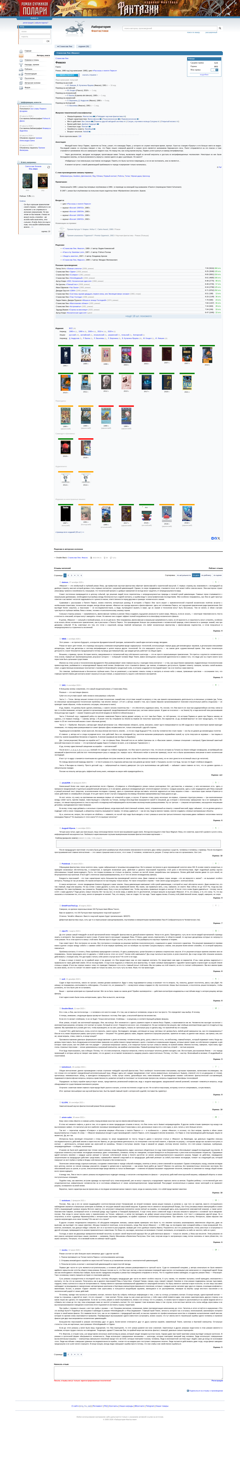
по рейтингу (206, 575)
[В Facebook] (215, 538)
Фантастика (88, 116)
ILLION (65, 1102)
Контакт (85, 126)
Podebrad (66, 864)
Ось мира (33, 169)
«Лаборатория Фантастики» (125, 1419)
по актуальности (184, 575)
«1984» (72, 291)
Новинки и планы (32, 60)
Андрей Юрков (68, 828)
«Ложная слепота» (74, 268)
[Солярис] (126, 389)
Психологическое (110, 119)
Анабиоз (76, 176)
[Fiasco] (146, 520)
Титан (127, 176)
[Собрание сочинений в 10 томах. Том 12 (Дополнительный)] (86, 361)
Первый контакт (110, 176)
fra (85, 1406)
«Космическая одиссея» (76, 313)
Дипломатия (86, 176)
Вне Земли (86, 121)
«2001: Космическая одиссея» (79, 281)
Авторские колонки (32, 83)
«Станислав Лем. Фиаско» (73, 248)
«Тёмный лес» (72, 284)
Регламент (98, 1406)
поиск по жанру (193, 32)
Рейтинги (28, 69)
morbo (64, 1250)
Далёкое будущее (89, 124)
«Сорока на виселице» (78, 310)
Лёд (93, 176)
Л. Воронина (72, 100)
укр (89, 1406)
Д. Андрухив (83, 100)
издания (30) (84, 46)
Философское (93, 119)
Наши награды (126, 1406)
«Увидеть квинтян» (70, 256)
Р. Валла (70, 95)
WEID (64, 639)
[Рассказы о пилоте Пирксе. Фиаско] (126, 362)
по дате (196, 575)
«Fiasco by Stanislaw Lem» (73, 252)
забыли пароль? (41, 23)
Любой (85, 132)
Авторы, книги (43, 55)
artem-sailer (67, 1117)
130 (79, 136)
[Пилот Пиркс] (167, 389)
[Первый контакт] (106, 389)
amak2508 (66, 783)
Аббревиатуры (66, 176)
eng (81, 1406)
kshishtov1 (66, 1067)
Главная (28, 51)
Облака (99, 176)
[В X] (218, 538)
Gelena (22, 201)
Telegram (150, 1406)
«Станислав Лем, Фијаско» (74, 260)
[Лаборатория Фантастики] (75, 29)
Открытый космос (168, 121)
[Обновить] (49, 168)
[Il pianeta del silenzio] (106, 522)
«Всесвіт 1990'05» (76, 215)
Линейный (89, 129)
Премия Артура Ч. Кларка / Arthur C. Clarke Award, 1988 (90, 229)
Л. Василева (72, 106)
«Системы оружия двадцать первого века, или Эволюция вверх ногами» (99, 294)
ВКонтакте (139, 1406)
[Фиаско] (106, 361)
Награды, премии (32, 65)
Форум (27, 87)
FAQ (106, 1406)
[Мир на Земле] (65, 453)
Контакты (113, 1406)
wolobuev (66, 1200)
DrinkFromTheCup (70, 906)
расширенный (211, 32)
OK (47, 41)
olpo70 (65, 931)
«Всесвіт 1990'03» (76, 208)
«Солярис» (73, 275)
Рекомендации (31, 74)
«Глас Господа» (75, 297)
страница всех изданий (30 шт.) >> (70, 532)
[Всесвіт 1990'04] (86, 423)
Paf (220, 167)
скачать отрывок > (90, 75)
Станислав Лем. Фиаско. (78, 558)
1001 (64, 685)
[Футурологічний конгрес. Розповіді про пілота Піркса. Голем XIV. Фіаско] (126, 520)
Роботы (121, 176)
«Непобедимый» (76, 278)
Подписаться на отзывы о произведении (206, 1391)
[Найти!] (220, 28)
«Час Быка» (74, 287)
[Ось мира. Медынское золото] (43, 188)
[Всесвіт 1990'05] (65, 424)
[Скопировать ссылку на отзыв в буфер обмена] (60, 582)
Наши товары (162, 1406)
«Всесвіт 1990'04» (76, 211)
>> (32, 227)
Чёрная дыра (136, 176)
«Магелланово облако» (78, 303)
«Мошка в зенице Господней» (94, 300)
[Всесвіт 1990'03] (106, 423)
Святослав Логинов (33, 166)
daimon (65, 582)
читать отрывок (67, 75)
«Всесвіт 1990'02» (76, 219)
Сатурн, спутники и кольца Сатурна (142, 121)
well (63, 979)
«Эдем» (72, 272)
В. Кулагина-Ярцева (85, 85)
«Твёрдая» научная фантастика (109, 116)
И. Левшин (71, 85)
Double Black (67, 1008)
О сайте (75, 1406)
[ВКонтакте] (212, 538)
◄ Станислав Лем (64, 46)
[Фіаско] (167, 521)
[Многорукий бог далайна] (27, 188)
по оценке (218, 575)
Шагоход (146, 176)
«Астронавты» (75, 306)
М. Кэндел (71, 90)
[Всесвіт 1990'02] (126, 424)
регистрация (28, 23)
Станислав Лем (62, 58)
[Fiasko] (65, 520)
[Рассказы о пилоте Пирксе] (86, 455)
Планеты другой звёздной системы (108, 121)
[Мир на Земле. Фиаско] (65, 363)
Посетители (29, 78)
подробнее (204, 75)
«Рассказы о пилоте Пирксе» (105, 71)
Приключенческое (128, 119)
